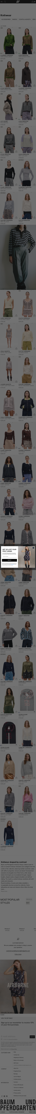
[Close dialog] (33, 548)
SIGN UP (9, 560)
